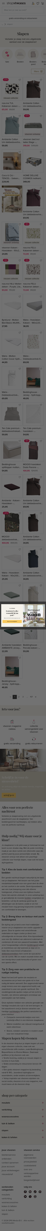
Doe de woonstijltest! (12, 621)
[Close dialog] (43, 606)
